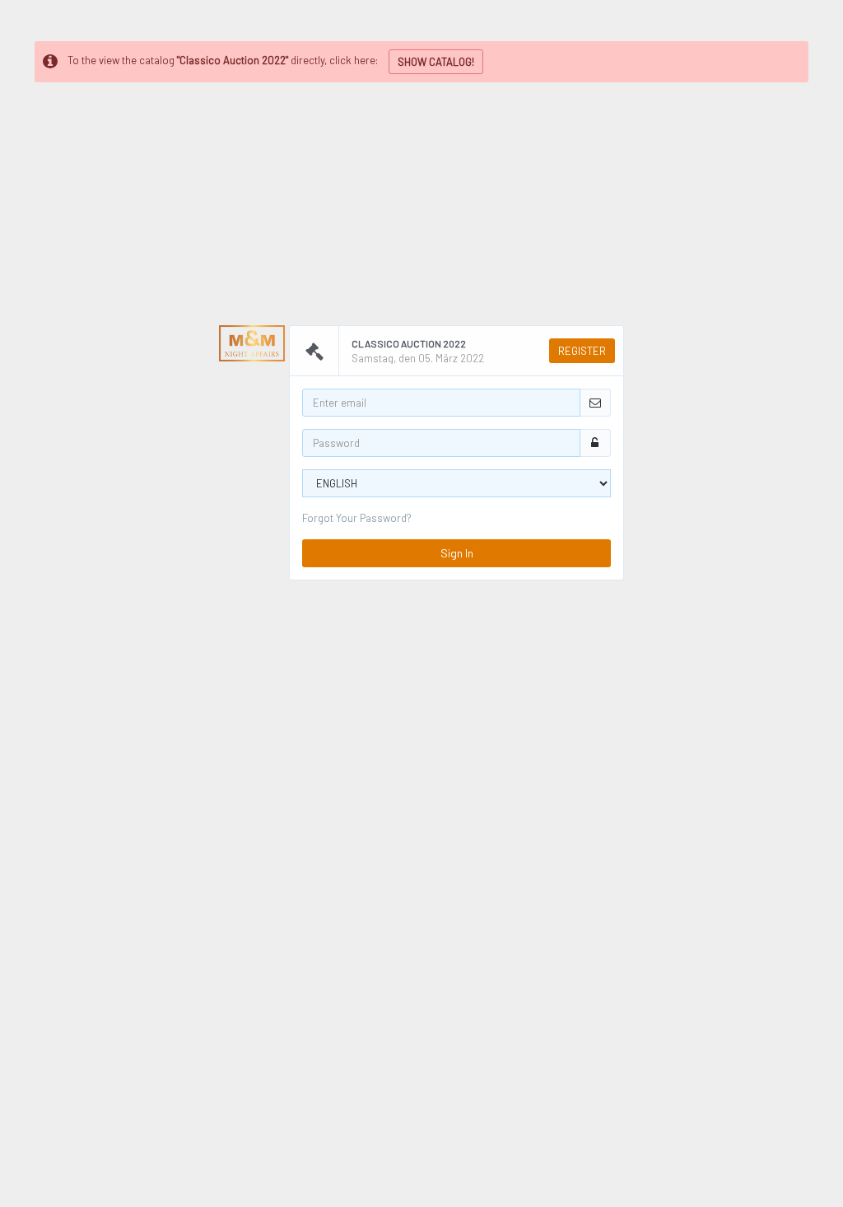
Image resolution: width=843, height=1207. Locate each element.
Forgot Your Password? (357, 517)
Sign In (456, 553)
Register (582, 350)
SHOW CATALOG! (436, 61)
